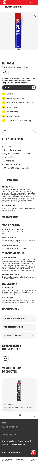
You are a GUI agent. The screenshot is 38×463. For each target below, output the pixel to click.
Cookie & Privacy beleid (18, 445)
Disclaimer (5, 445)
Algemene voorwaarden (25, 441)
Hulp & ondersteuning (10, 427)
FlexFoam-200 (9, 405)
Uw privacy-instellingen (9, 441)
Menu (5, 131)
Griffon (5, 423)
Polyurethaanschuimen (13, 7)
